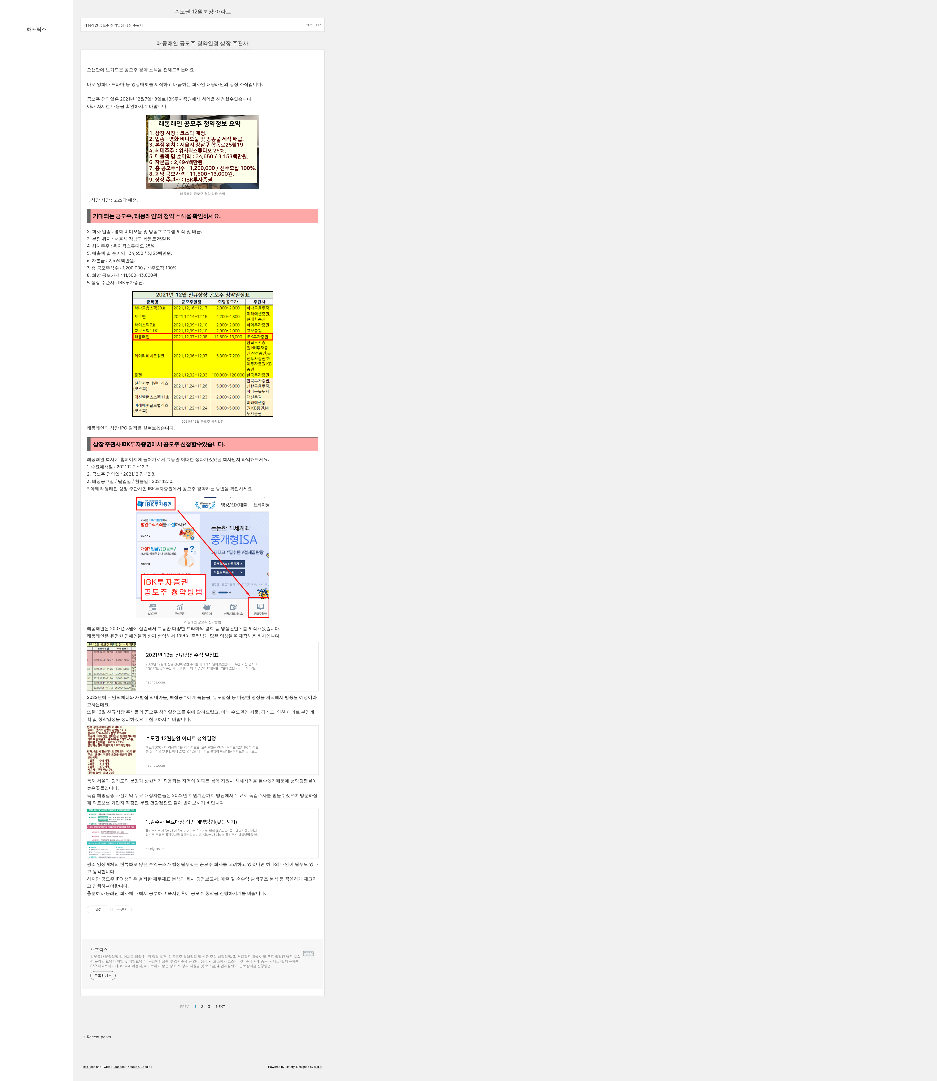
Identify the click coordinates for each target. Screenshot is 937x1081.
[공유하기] (105, 909)
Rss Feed (89, 1067)
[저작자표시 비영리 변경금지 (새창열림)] (138, 909)
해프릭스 (36, 29)
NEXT (220, 1006)
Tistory (290, 1067)
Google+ (146, 1067)
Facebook (119, 1067)
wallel (318, 1067)
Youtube (133, 1067)
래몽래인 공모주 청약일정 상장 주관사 (113, 25)
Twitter (106, 1067)
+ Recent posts (97, 1036)
